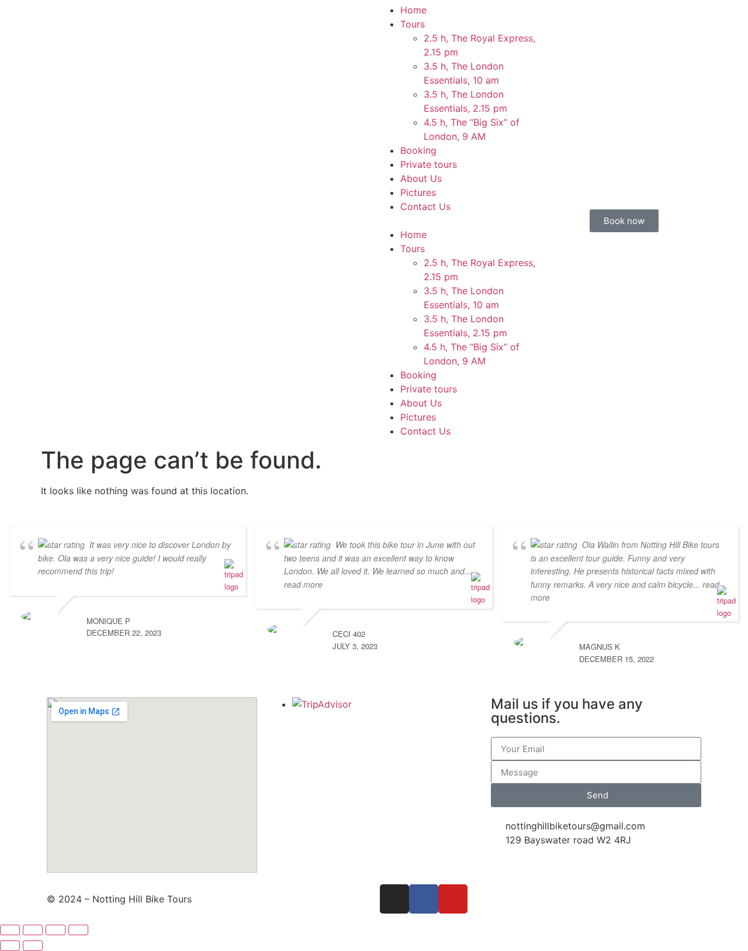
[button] (457, 220)
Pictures (418, 192)
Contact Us (425, 206)
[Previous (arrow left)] (10, 945)
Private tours (428, 164)
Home (413, 10)
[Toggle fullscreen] (33, 930)
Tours (412, 24)
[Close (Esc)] (78, 930)
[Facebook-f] (423, 899)
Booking (418, 150)
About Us (421, 178)
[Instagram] (394, 899)
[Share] (55, 930)
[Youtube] (453, 899)
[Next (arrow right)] (33, 945)
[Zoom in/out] (10, 930)
